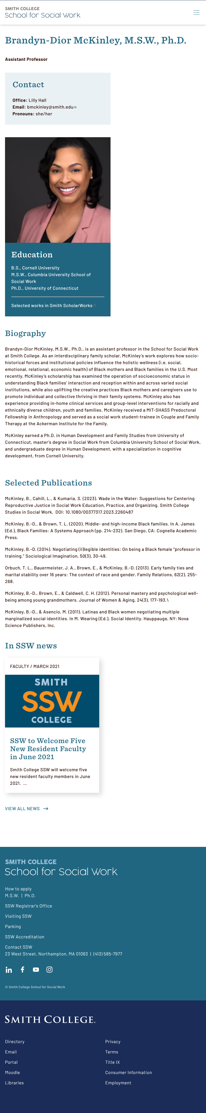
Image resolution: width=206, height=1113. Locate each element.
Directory (15, 1041)
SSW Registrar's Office (28, 905)
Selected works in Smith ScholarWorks (51, 305)
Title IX (112, 1062)
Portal (11, 1062)
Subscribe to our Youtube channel (36, 970)
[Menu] (196, 12)
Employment (118, 1082)
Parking (13, 926)
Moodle (12, 1072)
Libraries (14, 1082)
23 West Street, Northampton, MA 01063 (46, 953)
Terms (111, 1051)
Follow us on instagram (49, 970)
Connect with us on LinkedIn (9, 970)
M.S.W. (12, 895)
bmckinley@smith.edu (50, 107)
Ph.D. (30, 895)
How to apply (18, 888)
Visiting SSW (18, 916)
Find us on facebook (22, 970)
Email (11, 1051)
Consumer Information (128, 1072)
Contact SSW (18, 947)
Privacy (113, 1041)
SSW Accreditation (24, 936)
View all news (22, 808)
